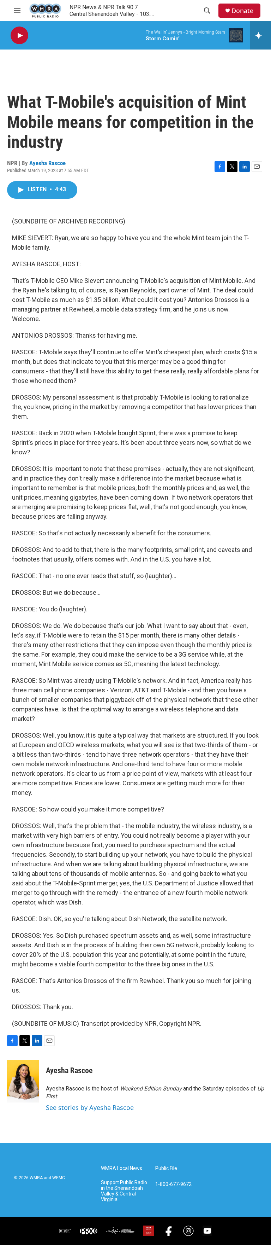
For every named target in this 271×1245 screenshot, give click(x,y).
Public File (166, 1168)
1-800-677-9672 (173, 1184)
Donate (242, 10)
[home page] (45, 11)
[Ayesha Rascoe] (23, 1081)
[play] (19, 35)
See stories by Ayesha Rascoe (90, 1107)
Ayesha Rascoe (47, 163)
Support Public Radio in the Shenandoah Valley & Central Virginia (124, 1191)
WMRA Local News (121, 1168)
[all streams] (260, 35)
